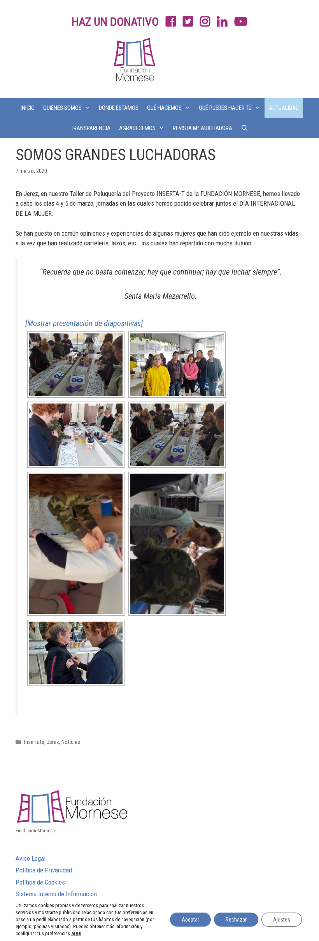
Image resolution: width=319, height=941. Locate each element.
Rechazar (236, 919)
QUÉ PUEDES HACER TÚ (225, 107)
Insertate (34, 742)
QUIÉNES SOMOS (62, 107)
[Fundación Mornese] (133, 62)
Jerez (53, 742)
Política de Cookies (40, 882)
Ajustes (281, 919)
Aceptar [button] (190, 919)
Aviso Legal (31, 858)
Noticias (70, 742)
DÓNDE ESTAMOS (118, 107)
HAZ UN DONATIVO (115, 21)
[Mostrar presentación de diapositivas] (84, 323)
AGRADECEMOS (137, 128)
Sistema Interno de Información (56, 894)
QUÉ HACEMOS (164, 107)
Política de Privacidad (44, 870)
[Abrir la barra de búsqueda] (244, 128)
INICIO (28, 107)
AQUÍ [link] (76, 933)
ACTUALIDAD (284, 107)
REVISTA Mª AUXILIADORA (202, 128)
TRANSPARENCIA (90, 128)
